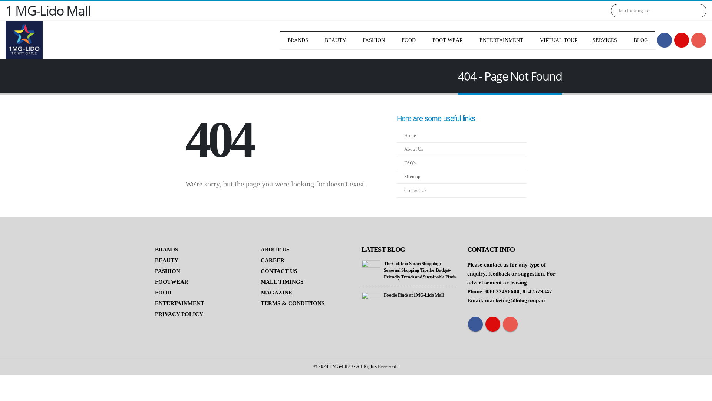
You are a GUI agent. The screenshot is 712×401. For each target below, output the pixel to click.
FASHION (167, 271)
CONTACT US (279, 271)
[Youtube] (681, 40)
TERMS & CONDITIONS (292, 303)
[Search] (695, 10)
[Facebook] (664, 40)
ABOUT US (275, 249)
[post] (371, 269)
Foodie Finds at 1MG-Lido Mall (414, 295)
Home (410, 135)
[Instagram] (698, 40)
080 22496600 (502, 291)
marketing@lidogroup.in (515, 300)
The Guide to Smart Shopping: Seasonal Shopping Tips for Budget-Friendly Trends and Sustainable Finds (420, 270)
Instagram (510, 324)
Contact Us (415, 190)
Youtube (492, 324)
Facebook (475, 324)
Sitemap (412, 176)
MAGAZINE (276, 293)
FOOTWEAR (171, 282)
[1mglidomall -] (24, 40)
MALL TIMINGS (282, 282)
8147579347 (537, 291)
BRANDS (166, 249)
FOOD (163, 293)
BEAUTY (166, 260)
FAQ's (410, 163)
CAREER (272, 260)
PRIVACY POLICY (179, 314)
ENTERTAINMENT (179, 303)
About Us (413, 149)
